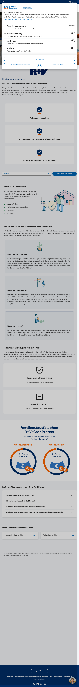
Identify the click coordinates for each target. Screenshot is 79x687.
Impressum (26, 19)
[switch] (73, 33)
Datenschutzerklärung (11, 19)
